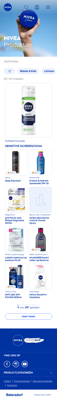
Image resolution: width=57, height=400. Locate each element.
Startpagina (11, 61)
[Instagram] (16, 364)
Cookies (7, 381)
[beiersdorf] (14, 394)
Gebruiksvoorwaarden (42, 381)
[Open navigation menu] (48, 7)
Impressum (12, 385)
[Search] (26, 7)
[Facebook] (7, 364)
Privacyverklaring (21, 381)
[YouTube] (25, 364)
